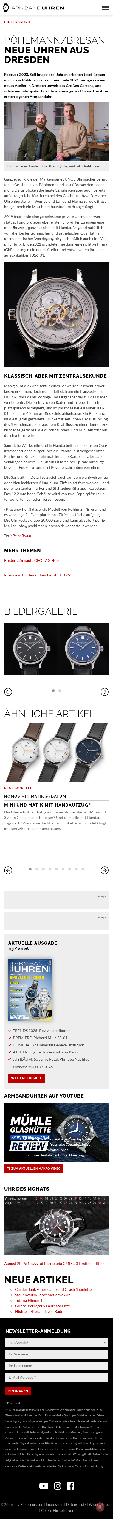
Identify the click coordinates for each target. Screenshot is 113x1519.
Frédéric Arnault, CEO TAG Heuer (33, 560)
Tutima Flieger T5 (30, 1300)
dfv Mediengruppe (29, 1504)
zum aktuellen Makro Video (35, 1168)
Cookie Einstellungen (57, 1510)
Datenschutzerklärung (89, 1466)
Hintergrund (17, 22)
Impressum (54, 1504)
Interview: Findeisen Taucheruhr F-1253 (38, 575)
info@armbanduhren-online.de (77, 1421)
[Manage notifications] (100, 1506)
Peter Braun (22, 535)
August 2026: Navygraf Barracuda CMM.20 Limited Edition (54, 1263)
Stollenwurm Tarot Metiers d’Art (42, 1294)
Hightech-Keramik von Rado (39, 1311)
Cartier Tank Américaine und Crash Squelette (53, 1289)
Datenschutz (76, 1504)
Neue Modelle (18, 788)
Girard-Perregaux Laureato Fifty (42, 1305)
